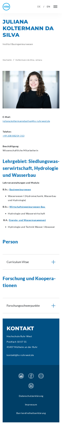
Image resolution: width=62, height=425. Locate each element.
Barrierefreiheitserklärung (31, 413)
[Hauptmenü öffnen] (55, 7)
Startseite (7, 60)
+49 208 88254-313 (13, 135)
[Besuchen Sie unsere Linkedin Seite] (31, 385)
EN (48, 6)
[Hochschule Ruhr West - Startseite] (6, 6)
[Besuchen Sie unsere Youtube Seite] (41, 376)
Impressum (31, 404)
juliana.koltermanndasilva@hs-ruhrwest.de (26, 121)
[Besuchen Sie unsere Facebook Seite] (31, 376)
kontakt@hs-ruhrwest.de (20, 355)
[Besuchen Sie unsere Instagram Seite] (21, 376)
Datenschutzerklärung (31, 396)
